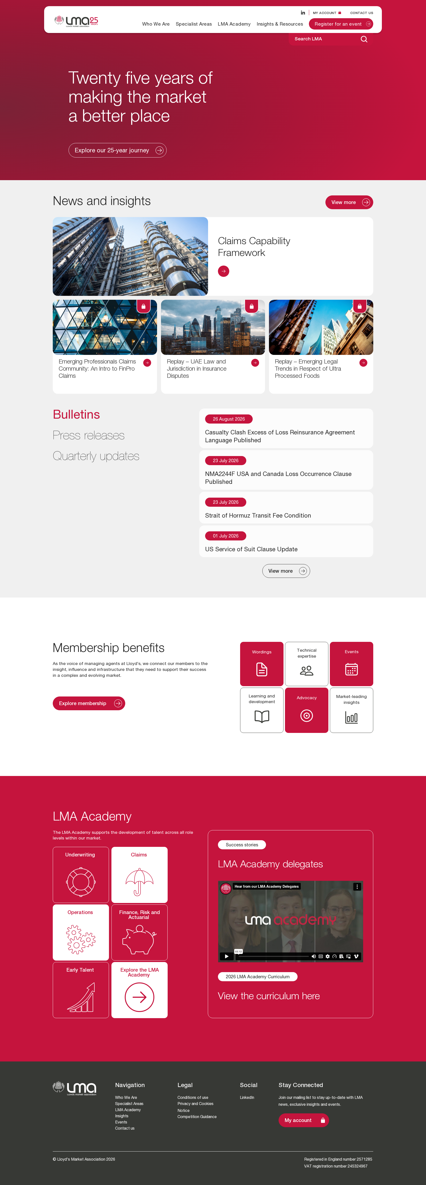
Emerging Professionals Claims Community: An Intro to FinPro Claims (97, 369)
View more (344, 203)
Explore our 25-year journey (112, 151)
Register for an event (338, 24)
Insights (121, 1116)
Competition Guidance (197, 1116)
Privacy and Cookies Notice (195, 1107)
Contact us (361, 13)
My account (298, 1121)
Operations (81, 913)
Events (121, 1122)
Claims (139, 855)
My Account (325, 13)
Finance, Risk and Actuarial (139, 915)
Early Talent (80, 970)
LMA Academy (234, 24)
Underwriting (80, 855)
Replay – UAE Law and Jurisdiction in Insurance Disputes (197, 369)
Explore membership (83, 704)
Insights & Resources (280, 24)
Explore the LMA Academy (139, 973)
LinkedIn (247, 1097)
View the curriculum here (269, 997)
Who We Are (156, 24)
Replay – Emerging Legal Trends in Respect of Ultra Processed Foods (308, 369)
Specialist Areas (194, 24)
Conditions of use (193, 1097)
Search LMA (308, 39)
